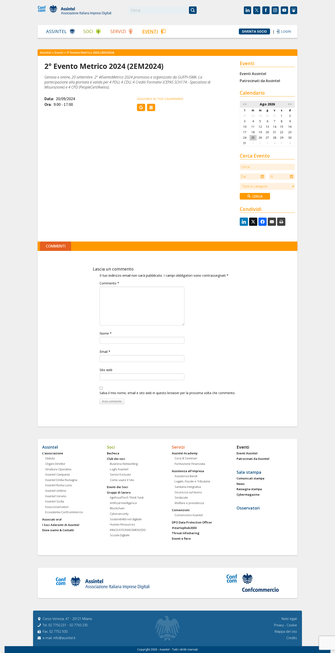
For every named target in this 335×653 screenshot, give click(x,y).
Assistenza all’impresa (188, 471)
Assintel (56, 31)
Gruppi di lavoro (119, 492)
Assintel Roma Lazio (58, 485)
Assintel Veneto (55, 496)
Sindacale (181, 498)
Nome (106, 333)
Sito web (106, 370)
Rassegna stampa (249, 489)
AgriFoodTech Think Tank (127, 498)
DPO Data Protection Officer (192, 522)
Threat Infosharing (185, 533)
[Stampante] (281, 222)
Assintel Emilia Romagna (61, 480)
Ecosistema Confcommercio (64, 512)
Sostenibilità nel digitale (126, 519)
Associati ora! (52, 519)
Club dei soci (116, 459)
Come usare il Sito (122, 480)
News (241, 484)
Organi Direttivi (55, 464)
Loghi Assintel (119, 469)
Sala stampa (249, 472)
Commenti (55, 246)
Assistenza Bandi (186, 476)
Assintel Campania (57, 474)
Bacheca (113, 453)
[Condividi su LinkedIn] (244, 222)
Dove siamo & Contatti (58, 530)
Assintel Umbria (55, 491)
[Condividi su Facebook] (262, 222)
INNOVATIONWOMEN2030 (127, 530)
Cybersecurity (119, 514)
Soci (88, 31)
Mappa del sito (286, 631)
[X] (253, 222)
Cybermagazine (248, 495)
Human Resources (122, 524)
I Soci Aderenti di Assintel (60, 525)
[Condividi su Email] (272, 222)
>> (290, 104)
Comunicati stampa (250, 478)
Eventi (150, 31)
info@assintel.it (64, 638)
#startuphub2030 (184, 528)
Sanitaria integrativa (188, 487)
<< (245, 104)
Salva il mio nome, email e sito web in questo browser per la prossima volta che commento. (167, 393)
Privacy (279, 625)
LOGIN (283, 31)
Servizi (118, 31)
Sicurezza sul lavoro (188, 492)
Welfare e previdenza (189, 503)
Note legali (289, 619)
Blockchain (117, 508)
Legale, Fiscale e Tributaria (192, 481)
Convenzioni (181, 510)
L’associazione (52, 453)
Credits (291, 638)
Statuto (50, 458)
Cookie (292, 625)
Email (105, 351)
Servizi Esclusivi (120, 474)
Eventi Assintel (253, 73)
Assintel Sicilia (54, 501)
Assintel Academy (185, 453)
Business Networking (124, 464)
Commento (109, 283)
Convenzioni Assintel (189, 515)
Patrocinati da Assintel (260, 80)
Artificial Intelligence (123, 503)
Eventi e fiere (181, 539)
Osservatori (248, 508)
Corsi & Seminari (186, 458)
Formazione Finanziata (190, 464)
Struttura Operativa (58, 469)
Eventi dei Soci (117, 487)
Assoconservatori (57, 507)
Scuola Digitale (120, 535)
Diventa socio (254, 31)
